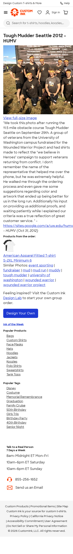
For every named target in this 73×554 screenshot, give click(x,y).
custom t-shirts (56, 511)
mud (26, 270)
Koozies (11, 361)
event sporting (41, 265)
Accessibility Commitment (25, 521)
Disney (11, 388)
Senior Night (15, 427)
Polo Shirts (13, 366)
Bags (10, 336)
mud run (39, 270)
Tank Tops (13, 374)
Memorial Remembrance (24, 397)
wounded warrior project (24, 285)
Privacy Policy (19, 516)
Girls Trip (12, 414)
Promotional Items (42, 506)
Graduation (14, 401)
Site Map (62, 506)
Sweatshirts (15, 370)
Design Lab (12, 298)
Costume (13, 392)
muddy (54, 270)
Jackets (11, 357)
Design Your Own (20, 313)
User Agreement (56, 521)
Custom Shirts (16, 340)
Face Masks (14, 344)
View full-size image (20, 118)
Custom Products (17, 506)
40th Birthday (16, 422)
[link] (21, 12)
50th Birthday (16, 410)
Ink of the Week (13, 324)
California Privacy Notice (46, 516)
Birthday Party (16, 418)
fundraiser (11, 270)
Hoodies (12, 353)
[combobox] (36, 23)
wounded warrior (39, 280)
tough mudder (15, 275)
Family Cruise (15, 405)
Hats (9, 349)
